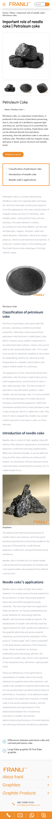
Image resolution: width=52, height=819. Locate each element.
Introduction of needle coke (22, 174)
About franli (13, 776)
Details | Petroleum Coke (14, 110)
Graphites (11, 785)
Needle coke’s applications (22, 180)
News (12, 13)
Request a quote (13, 154)
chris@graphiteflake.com (28, 805)
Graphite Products (19, 793)
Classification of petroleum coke (25, 169)
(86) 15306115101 (25, 803)
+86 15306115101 (8, 815)
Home (5, 13)
